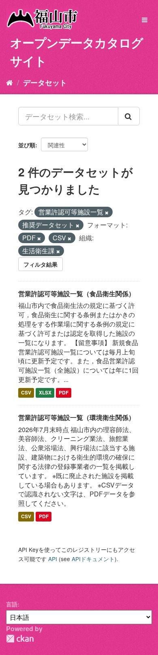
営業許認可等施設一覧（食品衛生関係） (76, 293)
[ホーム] (9, 82)
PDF (63, 392)
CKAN (20, 638)
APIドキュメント (93, 559)
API (52, 559)
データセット (45, 82)
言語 (11, 604)
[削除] (107, 212)
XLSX (45, 392)
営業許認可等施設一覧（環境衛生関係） (76, 417)
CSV (26, 392)
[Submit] (129, 116)
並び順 (26, 145)
